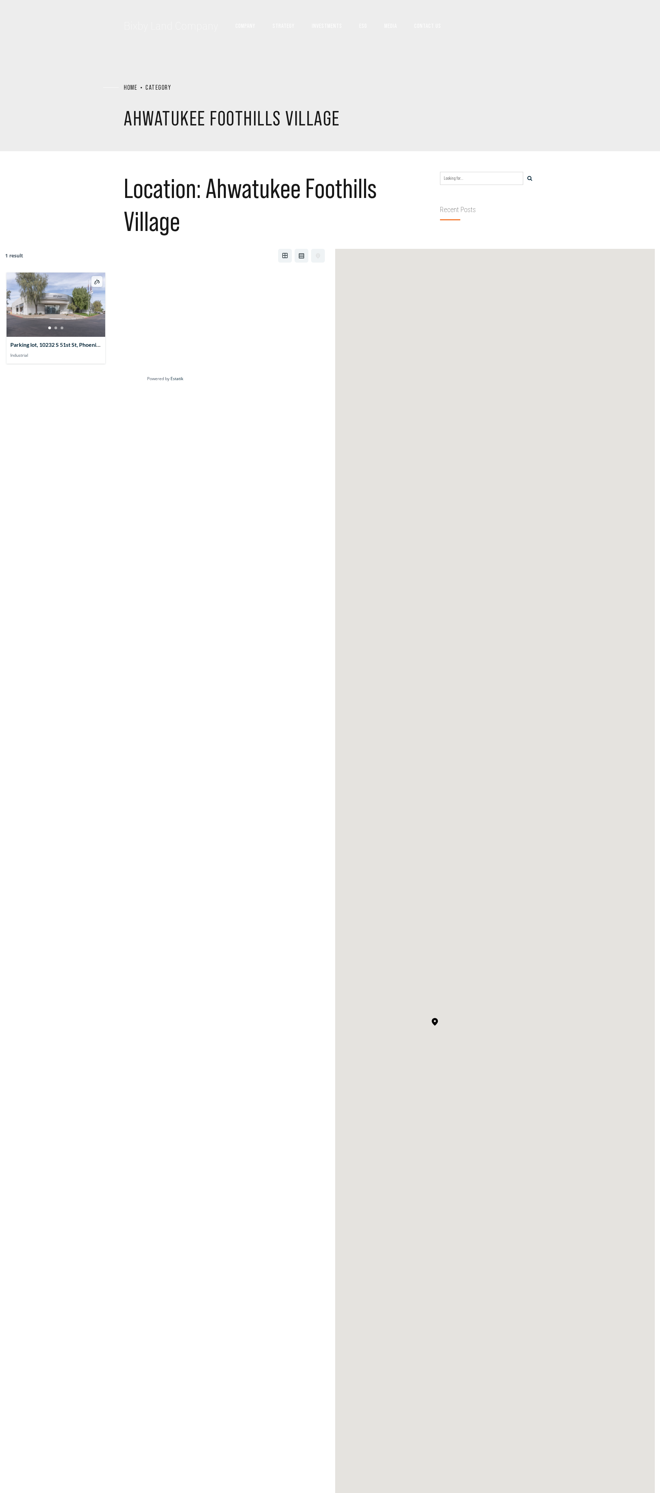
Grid (285, 256)
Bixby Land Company (171, 25)
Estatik (176, 378)
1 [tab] (49, 328)
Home (130, 87)
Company (245, 25)
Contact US (427, 25)
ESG (363, 25)
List (301, 256)
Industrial (19, 355)
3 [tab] (62, 328)
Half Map (318, 256)
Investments (327, 25)
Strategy (284, 25)
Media (390, 25)
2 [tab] (56, 328)
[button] (435, 1022)
